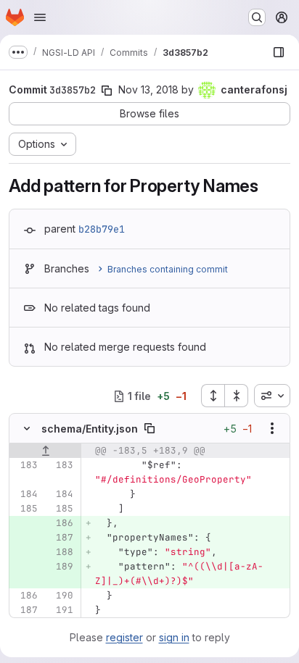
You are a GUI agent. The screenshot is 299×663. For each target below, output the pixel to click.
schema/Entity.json (89, 428)
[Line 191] (61, 610)
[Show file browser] (278, 52)
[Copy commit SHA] (106, 90)
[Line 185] (25, 508)
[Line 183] (25, 465)
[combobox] (272, 395)
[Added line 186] (61, 523)
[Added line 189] (61, 566)
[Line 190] (61, 595)
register (124, 637)
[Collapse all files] (236, 395)
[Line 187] (25, 610)
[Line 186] (25, 595)
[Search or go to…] (257, 17)
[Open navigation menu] (40, 17)
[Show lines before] (45, 450)
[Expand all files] (212, 395)
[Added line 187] (61, 537)
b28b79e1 (101, 228)
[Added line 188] (61, 552)
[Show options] (272, 428)
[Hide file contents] (27, 428)
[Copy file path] (149, 428)
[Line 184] (25, 494)
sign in (174, 637)
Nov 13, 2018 (148, 89)
